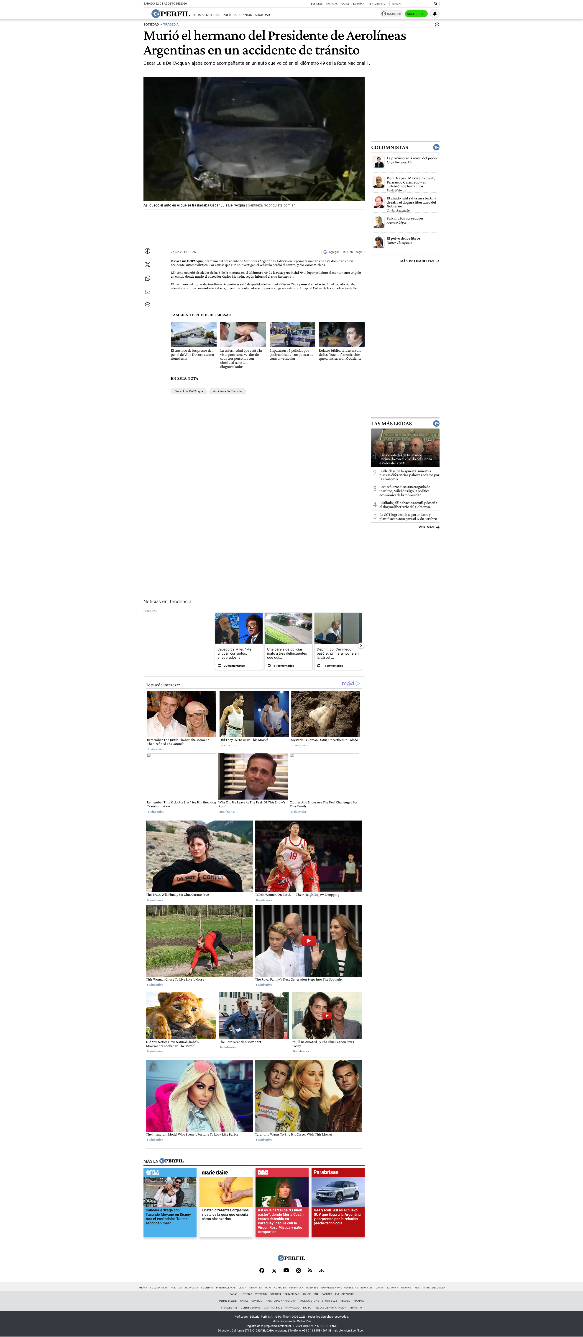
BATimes (327, 1294)
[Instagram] (298, 1271)
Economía (191, 1287)
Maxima (359, 1300)
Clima (242, 1287)
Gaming (406, 1287)
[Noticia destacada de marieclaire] (226, 1173)
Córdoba (280, 1287)
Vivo (417, 1287)
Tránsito (356, 1307)
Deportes (255, 1287)
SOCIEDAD (151, 24)
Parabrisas (291, 1294)
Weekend (261, 1294)
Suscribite (416, 14)
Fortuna (275, 1294)
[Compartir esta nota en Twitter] (147, 265)
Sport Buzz (329, 1300)
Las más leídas (391, 423)
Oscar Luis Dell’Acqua (189, 391)
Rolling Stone (309, 1300)
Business (317, 3)
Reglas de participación (330, 1307)
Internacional (225, 1287)
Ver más (427, 527)
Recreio (345, 1300)
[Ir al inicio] (170, 13)
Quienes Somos (251, 1307)
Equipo (307, 1307)
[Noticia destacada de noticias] (170, 1173)
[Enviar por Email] (147, 292)
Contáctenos (273, 1307)
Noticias (332, 3)
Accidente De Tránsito (227, 391)
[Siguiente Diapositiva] (361, 645)
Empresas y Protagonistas (339, 1287)
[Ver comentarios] (436, 25)
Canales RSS (229, 1307)
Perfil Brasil (376, 3)
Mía (316, 1294)
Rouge (306, 1294)
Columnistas (389, 147)
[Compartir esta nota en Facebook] (147, 251)
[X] (274, 1271)
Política (230, 15)
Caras (345, 3)
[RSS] (310, 1270)
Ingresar (394, 13)
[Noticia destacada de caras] (282, 1173)
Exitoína (358, 3)
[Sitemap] (321, 1271)
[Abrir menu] (146, 14)
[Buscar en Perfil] (435, 4)
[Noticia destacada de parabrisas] (338, 1173)
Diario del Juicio (434, 1287)
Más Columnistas (417, 261)
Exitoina (392, 1287)
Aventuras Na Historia (281, 1300)
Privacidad (292, 1307)
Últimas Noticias (206, 15)
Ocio (268, 1287)
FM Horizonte (344, 1294)
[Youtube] (286, 1270)
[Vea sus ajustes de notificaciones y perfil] (434, 13)
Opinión (245, 15)
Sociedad (262, 15)
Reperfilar (296, 1287)
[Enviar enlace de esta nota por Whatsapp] (147, 278)
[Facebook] (261, 1271)
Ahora (142, 1287)
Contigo (257, 1300)
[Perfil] (171, 1161)
